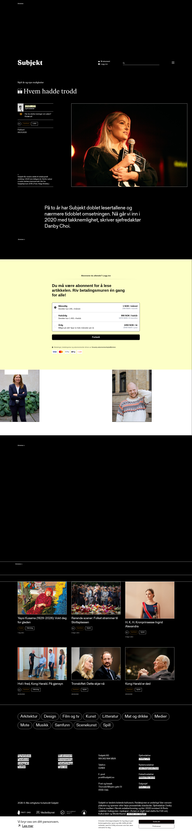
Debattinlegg (65, 763)
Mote (24, 725)
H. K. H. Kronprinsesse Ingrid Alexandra (144, 624)
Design (50, 717)
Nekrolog (30, 628)
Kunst (21, 628)
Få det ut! (28, 117)
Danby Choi (30, 106)
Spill (107, 725)
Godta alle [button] (156, 822)
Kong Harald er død (137, 684)
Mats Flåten (144, 787)
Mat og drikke (136, 717)
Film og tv (71, 717)
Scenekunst (86, 725)
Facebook (23, 759)
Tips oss (62, 766)
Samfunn (26, 123)
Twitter (22, 766)
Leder (34, 123)
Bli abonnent (65, 756)
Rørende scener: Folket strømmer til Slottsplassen (94, 620)
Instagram (23, 763)
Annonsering (65, 759)
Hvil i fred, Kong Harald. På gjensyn (40, 684)
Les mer (27, 826)
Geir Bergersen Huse (149, 768)
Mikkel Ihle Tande (147, 778)
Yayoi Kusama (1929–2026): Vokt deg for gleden (42, 620)
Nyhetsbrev (24, 756)
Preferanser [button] (156, 826)
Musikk (42, 725)
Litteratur (110, 717)
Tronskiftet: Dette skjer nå (87, 684)
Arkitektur (28, 717)
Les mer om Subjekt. (136, 814)
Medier (161, 717)
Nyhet (89, 628)
